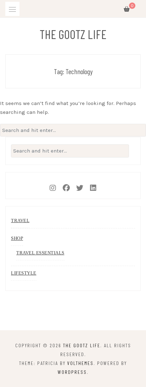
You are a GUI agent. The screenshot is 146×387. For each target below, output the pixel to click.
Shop (17, 238)
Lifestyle (23, 273)
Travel (20, 220)
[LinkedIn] (93, 185)
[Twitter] (79, 185)
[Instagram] (52, 185)
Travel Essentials (40, 252)
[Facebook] (66, 185)
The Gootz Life (73, 34)
